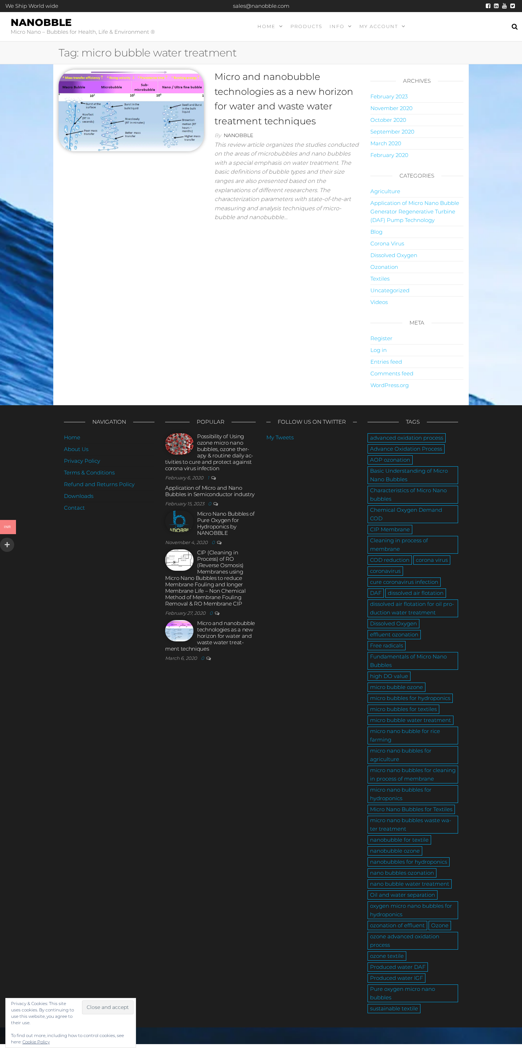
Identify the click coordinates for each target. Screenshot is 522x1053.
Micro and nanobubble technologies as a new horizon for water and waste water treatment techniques (210, 636)
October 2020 (388, 119)
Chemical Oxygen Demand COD (406, 514)
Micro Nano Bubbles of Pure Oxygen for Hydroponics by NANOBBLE (226, 523)
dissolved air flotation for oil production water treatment (412, 608)
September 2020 (392, 131)
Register (381, 338)
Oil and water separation (402, 894)
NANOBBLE (41, 22)
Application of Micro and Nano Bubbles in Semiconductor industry (210, 491)
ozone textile (387, 955)
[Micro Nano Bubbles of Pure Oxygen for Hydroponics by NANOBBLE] (179, 520)
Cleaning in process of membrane (399, 544)
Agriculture (385, 191)
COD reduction (389, 560)
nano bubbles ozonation (402, 872)
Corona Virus (387, 243)
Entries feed (386, 361)
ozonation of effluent (397, 925)
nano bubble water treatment (409, 883)
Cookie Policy (36, 1041)
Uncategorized (389, 290)
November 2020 (391, 108)
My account (378, 26)
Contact (74, 507)
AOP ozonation (390, 459)
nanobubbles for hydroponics (408, 861)
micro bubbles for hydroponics (410, 698)
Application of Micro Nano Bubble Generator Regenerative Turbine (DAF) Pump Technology (414, 211)
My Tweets (280, 437)
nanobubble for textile (399, 839)
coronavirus (385, 571)
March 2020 (385, 143)
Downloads (78, 496)
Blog (376, 231)
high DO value (389, 676)
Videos (379, 302)
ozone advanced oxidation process (404, 940)
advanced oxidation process (406, 437)
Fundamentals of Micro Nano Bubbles (408, 660)
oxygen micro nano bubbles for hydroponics (411, 910)
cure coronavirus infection (404, 582)
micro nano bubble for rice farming (405, 735)
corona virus (432, 560)
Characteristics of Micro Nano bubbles (408, 494)
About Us (76, 449)
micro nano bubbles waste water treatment (410, 824)
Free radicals (386, 645)
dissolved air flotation (416, 593)
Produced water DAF (397, 967)
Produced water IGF (396, 978)
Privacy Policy (82, 460)
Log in (378, 350)
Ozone (439, 925)
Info (337, 26)
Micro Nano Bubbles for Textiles (411, 809)
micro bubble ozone (396, 687)
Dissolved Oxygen (393, 255)
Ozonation (384, 267)
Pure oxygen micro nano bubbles (402, 993)
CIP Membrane (390, 529)
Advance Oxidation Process (406, 448)
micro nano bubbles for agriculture (400, 754)
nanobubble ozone (395, 850)
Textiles (380, 278)
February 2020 (389, 155)
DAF (375, 593)
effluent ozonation (394, 634)
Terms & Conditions (89, 472)
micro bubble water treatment (410, 720)
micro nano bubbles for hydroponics (400, 794)
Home (266, 26)
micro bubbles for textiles (403, 709)
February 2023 (389, 96)
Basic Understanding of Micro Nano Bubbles (409, 475)
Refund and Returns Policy (99, 484)
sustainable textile (394, 1008)
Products (306, 26)
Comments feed (391, 373)
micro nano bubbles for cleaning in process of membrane (413, 774)
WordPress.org (389, 385)
